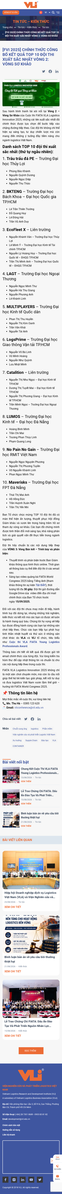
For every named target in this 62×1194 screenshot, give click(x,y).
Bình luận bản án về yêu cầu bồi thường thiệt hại (40, 815)
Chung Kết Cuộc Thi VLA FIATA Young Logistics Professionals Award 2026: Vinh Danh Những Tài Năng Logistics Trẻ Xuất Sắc (40, 771)
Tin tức (45, 27)
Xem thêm (26, 781)
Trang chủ (7, 27)
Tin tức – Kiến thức (27, 27)
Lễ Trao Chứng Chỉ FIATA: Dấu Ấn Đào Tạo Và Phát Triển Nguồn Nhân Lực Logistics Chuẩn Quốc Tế (39, 794)
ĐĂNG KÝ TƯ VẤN (10, 12)
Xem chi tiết (12, 907)
